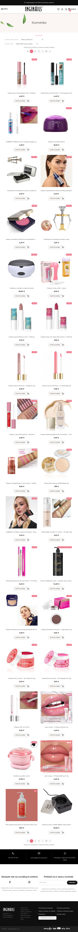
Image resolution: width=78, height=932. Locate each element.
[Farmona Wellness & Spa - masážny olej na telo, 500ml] (56, 577)
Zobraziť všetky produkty (46, 47)
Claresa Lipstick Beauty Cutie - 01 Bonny (22, 337)
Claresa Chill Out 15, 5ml (21, 727)
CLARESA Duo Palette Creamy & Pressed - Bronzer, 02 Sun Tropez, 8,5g (28, 532)
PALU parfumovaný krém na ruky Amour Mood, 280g (22, 824)
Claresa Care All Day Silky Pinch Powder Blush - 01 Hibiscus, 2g (25, 239)
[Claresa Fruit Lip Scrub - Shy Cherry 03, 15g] (22, 674)
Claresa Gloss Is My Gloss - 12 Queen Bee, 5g (56, 385)
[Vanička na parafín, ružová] (22, 772)
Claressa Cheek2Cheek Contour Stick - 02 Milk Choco (23, 483)
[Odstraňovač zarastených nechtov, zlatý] (56, 235)
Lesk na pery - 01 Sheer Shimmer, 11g (56, 727)
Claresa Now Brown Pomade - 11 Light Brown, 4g (56, 629)
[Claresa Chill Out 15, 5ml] (22, 723)
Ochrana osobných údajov (65, 911)
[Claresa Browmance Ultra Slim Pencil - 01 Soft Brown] (22, 577)
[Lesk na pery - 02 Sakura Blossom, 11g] (56, 772)
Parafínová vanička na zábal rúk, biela (21, 288)
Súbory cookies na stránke (46, 911)
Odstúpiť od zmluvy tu (47, 918)
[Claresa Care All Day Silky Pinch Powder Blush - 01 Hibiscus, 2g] (22, 235)
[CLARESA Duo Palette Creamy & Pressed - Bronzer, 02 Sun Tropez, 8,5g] (22, 528)
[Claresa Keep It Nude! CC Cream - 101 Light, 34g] (56, 528)
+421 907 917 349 (13, 858)
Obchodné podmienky (45, 908)
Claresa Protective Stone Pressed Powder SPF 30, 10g (23, 629)
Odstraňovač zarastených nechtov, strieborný (21, 190)
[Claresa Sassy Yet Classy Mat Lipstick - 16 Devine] (56, 333)
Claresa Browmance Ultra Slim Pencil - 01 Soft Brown (22, 581)
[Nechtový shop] (33, 11)
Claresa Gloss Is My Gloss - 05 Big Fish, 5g (21, 385)
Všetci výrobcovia (26, 39)
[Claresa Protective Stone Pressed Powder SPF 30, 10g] (22, 625)
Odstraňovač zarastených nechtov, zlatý (56, 239)
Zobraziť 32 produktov (31, 47)
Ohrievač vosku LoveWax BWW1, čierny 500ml (56, 824)
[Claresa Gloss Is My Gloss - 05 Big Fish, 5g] (22, 381)
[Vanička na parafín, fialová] (56, 138)
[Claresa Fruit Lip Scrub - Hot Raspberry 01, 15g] (56, 674)
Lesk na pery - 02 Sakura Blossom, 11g (56, 776)
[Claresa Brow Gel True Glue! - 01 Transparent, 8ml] (56, 89)
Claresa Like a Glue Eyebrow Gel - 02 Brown (22, 93)
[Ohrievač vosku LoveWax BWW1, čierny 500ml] (56, 820)
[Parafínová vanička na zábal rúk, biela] (22, 284)
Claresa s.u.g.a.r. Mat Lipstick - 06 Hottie (21, 434)
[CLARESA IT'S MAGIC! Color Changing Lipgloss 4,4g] (22, 138)
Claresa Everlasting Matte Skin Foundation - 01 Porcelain (58, 434)
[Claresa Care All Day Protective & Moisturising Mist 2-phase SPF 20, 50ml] (56, 186)
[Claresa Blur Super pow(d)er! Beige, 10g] (56, 479)
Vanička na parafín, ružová (21, 776)
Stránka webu (61, 914)
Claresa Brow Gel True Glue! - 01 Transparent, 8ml (56, 93)
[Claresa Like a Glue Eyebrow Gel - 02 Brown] (22, 89)
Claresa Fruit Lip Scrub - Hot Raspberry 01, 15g (56, 678)
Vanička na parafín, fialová (56, 142)
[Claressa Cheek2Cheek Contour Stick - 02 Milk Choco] (22, 479)
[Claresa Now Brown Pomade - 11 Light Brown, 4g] (56, 625)
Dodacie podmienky (63, 908)
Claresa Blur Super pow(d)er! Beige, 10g (56, 483)
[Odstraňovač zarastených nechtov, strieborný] (22, 186)
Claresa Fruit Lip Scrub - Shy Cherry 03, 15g (21, 678)
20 (46, 51)
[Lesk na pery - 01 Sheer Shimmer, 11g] (56, 723)
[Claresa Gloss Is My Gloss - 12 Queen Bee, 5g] (56, 381)
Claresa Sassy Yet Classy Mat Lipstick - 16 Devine (56, 337)
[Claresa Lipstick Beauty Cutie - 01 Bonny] (22, 333)
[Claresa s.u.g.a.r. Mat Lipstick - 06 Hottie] (22, 430)
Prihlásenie (41, 914)
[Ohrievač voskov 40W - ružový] (56, 284)
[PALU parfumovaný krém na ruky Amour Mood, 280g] (22, 820)
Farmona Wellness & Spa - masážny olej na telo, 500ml (58, 581)
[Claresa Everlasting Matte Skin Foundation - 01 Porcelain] (56, 430)
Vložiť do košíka (20, 101)
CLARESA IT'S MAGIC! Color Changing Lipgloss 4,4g (22, 142)
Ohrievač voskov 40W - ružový (56, 288)
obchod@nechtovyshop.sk (39, 858)
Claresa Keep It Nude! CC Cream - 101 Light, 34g (56, 532)
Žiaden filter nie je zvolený (24, 44)
